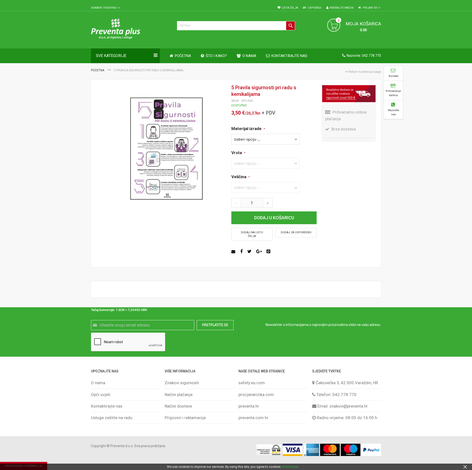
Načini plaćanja (178, 394)
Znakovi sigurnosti (182, 382)
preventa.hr (248, 406)
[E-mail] (233, 251)
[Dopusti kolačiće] (465, 466)
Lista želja (290, 7)
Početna (98, 70)
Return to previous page (364, 71)
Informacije (290, 467)
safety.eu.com (251, 382)
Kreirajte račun (342, 7)
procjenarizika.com (256, 394)
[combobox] (236, 25)
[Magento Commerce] (131, 30)
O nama (98, 382)
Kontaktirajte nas (106, 406)
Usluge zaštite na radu (111, 417)
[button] (105, 8)
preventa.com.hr (253, 417)
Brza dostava (343, 129)
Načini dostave (178, 406)
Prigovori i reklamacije (185, 417)
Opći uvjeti (100, 394)
